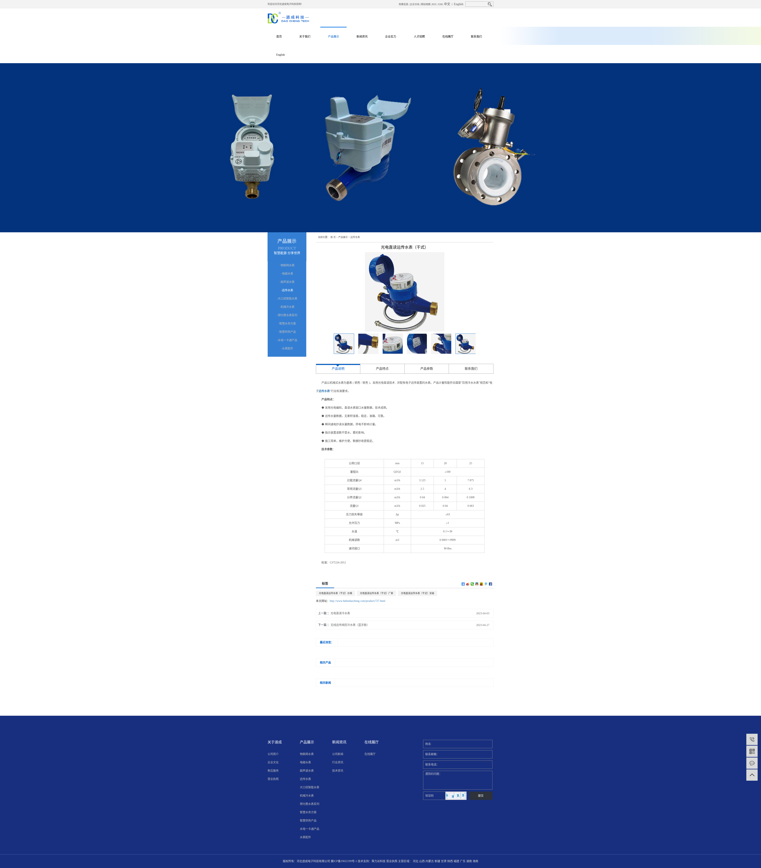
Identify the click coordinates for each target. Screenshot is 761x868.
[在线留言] (752, 763)
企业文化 (273, 762)
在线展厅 (447, 36)
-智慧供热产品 (287, 331)
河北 (415, 861)
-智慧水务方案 (287, 323)
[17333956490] (752, 739)
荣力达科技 (378, 861)
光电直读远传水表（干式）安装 (417, 593)
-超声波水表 (287, 281)
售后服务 (273, 770)
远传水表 (355, 237)
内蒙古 (429, 861)
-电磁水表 (287, 273)
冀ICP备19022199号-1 (344, 861)
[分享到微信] (472, 584)
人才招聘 (419, 36)
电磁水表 (305, 762)
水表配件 (305, 837)
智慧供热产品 (308, 820)
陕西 (450, 861)
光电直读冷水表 (340, 613)
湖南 (469, 861)
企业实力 (390, 36)
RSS (434, 4)
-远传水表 (287, 290)
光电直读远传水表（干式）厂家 (376, 593)
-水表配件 (287, 348)
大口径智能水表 (309, 787)
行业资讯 (337, 762)
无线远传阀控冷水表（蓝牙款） (350, 624)
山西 (422, 861)
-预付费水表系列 (287, 315)
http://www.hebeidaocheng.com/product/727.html (357, 600)
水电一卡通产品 (309, 828)
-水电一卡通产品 (287, 340)
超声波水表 (307, 770)
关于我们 (304, 36)
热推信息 (403, 4)
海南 (475, 861)
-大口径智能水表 (287, 298)
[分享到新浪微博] (467, 584)
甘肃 (443, 861)
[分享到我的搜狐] (481, 584)
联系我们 (476, 36)
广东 (463, 861)
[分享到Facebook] (490, 584)
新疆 (437, 861)
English (458, 4)
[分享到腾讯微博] (486, 584)
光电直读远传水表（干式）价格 (335, 593)
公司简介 (273, 754)
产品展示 (333, 36)
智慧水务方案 (308, 812)
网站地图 (425, 4)
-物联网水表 (287, 265)
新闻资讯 (362, 36)
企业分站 (414, 4)
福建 (456, 861)
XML (440, 4)
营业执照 (273, 778)
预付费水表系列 (309, 803)
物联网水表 (307, 754)
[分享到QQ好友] (477, 584)
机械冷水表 (307, 795)
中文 (447, 4)
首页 (279, 36)
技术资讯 (337, 770)
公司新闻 (337, 754)
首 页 (333, 237)
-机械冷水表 (287, 306)
